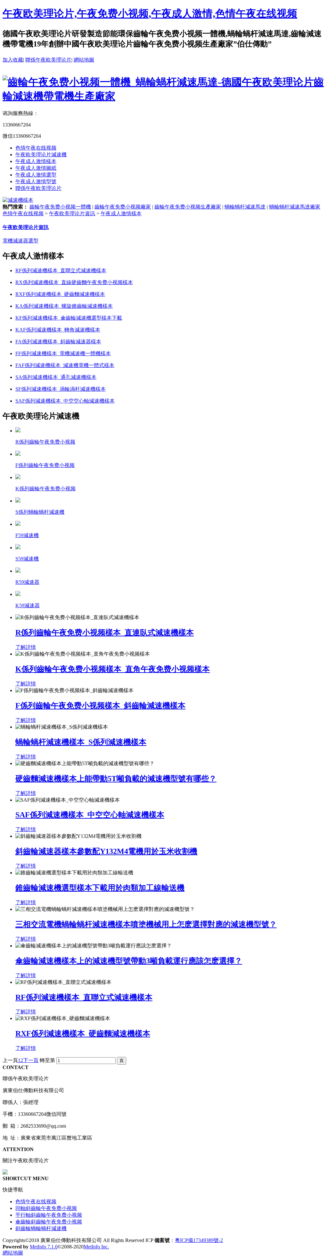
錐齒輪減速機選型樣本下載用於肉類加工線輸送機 (99, 888)
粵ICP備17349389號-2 (199, 1240)
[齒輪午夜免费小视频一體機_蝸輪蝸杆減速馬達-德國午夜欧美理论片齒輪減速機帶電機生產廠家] (164, 96)
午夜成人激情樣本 (35, 161)
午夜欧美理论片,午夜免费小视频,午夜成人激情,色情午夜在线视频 (150, 13)
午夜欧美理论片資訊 (72, 213)
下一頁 (30, 1060)
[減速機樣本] (18, 200)
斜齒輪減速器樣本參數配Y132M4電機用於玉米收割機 (106, 851)
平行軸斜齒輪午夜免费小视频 (48, 1215)
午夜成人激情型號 (35, 181)
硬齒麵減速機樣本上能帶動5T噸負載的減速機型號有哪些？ (116, 778)
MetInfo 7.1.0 (44, 1246)
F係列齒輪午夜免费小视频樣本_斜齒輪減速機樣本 (100, 705)
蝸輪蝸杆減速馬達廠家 (294, 206)
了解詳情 (25, 647)
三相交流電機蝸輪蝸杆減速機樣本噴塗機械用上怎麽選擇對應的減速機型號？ (146, 924)
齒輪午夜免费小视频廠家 (122, 206)
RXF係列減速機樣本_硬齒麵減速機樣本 (82, 1033)
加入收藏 (13, 59)
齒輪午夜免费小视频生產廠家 (187, 206)
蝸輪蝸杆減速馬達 (245, 206)
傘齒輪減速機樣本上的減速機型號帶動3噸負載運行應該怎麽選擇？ (128, 961)
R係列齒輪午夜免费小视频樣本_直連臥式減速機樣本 (104, 632)
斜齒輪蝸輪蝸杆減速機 (41, 1228)
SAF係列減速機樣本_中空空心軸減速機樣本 (89, 815)
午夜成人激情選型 (35, 174)
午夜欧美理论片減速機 (41, 154)
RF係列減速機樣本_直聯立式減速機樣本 (83, 997)
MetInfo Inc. (96, 1246)
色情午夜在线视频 (35, 148)
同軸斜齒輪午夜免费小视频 (46, 1208)
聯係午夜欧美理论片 (48, 59)
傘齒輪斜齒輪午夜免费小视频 (48, 1221)
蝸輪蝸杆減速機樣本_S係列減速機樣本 (80, 742)
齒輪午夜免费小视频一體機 (60, 206)
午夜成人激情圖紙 (35, 168)
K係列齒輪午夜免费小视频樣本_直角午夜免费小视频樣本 (112, 669)
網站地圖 (84, 59)
